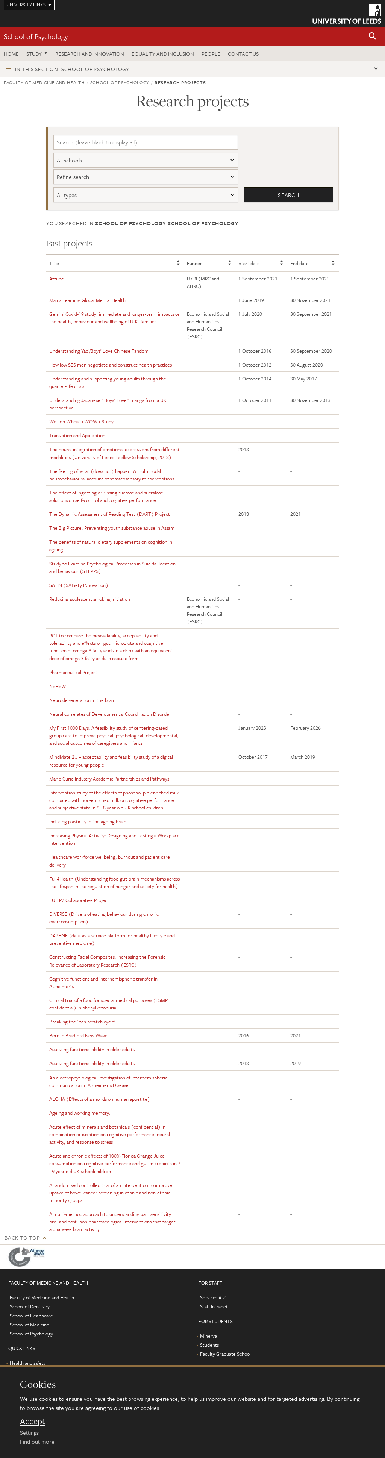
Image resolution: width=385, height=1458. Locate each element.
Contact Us (243, 54)
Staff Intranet (214, 1306)
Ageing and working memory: (80, 1113)
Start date (249, 263)
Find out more (37, 1441)
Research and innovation (89, 54)
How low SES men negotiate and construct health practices (110, 364)
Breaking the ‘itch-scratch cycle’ (82, 1021)
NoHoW (57, 686)
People (211, 54)
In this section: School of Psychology (72, 69)
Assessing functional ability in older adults (92, 1049)
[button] (372, 36)
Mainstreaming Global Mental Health (87, 300)
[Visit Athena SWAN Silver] (28, 1257)
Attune (56, 278)
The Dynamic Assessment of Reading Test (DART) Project (109, 514)
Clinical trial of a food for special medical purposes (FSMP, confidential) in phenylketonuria (109, 1003)
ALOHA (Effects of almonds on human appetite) (99, 1099)
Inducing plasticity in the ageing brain (87, 821)
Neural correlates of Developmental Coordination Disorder (110, 714)
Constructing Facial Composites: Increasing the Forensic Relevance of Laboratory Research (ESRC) (107, 960)
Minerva (208, 1336)
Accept (32, 1421)
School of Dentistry (30, 1306)
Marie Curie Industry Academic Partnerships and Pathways (109, 778)
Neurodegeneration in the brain (82, 700)
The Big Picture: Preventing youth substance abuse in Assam (111, 528)
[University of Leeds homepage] (346, 14)
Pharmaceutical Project (73, 672)
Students (209, 1345)
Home (11, 54)
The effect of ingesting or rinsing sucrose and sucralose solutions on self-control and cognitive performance (106, 496)
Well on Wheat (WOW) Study (81, 421)
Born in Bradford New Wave (78, 1035)
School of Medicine (29, 1324)
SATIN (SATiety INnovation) (78, 585)
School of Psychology (36, 36)
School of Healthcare (31, 1315)
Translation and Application (77, 435)
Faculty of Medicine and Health (44, 82)
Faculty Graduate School (225, 1354)
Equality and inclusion (163, 54)
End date (299, 263)
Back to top (22, 1237)
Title (54, 263)
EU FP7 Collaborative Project (79, 900)
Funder (194, 263)
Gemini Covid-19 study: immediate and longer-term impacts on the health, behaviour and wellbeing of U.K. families (114, 317)
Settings (29, 1432)
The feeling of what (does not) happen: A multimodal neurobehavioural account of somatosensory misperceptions (111, 474)
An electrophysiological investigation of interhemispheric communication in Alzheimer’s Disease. (108, 1081)
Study (34, 54)
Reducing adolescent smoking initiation (89, 599)
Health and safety (28, 1363)
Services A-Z (213, 1297)
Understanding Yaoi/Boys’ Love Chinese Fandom (99, 351)
